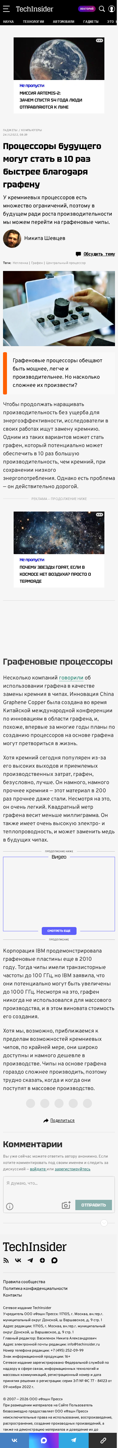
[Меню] (6, 8)
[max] (54, 1260)
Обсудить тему (99, 254)
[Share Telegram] (74, 1440)
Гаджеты (10, 130)
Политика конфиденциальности (35, 1288)
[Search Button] (102, 8)
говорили (71, 678)
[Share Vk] (14, 1440)
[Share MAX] (44, 1440)
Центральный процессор (66, 263)
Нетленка (20, 263)
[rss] (6, 1260)
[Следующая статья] (59, 1223)
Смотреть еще (59, 931)
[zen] (42, 1260)
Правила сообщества (24, 1282)
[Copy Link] (103, 1440)
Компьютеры (31, 130)
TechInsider (35, 9)
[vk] (18, 1260)
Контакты (12, 1295)
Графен (37, 263)
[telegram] (30, 1260)
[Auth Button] (111, 8)
